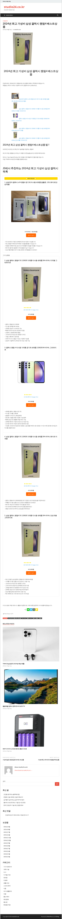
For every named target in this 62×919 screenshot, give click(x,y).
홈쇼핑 (5, 902)
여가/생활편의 (8, 891)
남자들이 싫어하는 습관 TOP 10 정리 (14, 800)
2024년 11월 (7, 837)
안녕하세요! (8, 815)
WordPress (50, 916)
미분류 (5, 880)
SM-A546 (24, 618)
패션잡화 (6, 899)
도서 (5, 872)
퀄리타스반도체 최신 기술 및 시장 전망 (14, 802)
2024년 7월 (7, 848)
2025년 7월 (7, 832)
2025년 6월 (7, 835)
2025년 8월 (7, 829)
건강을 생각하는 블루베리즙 (12, 794)
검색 (4, 781)
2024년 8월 (7, 846)
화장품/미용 (7, 905)
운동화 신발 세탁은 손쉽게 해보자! (13, 797)
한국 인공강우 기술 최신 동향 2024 (13, 805)
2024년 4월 (7, 856)
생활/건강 (6, 883)
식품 (5, 888)
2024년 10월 (7, 840)
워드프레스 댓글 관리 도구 (21, 815)
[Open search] (57, 15)
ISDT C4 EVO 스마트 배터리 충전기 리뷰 (15, 749)
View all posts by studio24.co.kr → (23, 770)
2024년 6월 (7, 851)
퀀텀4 (40, 618)
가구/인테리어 (8, 866)
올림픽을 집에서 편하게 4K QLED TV (14, 706)
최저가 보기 (31, 235)
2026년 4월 (7, 826)
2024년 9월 (7, 843)
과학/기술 (6, 869)
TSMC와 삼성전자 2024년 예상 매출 (13, 663)
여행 (5, 894)
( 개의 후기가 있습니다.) (31, 310)
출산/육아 (6, 896)
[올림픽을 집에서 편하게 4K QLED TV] (31, 687)
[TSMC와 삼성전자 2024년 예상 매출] (31, 644)
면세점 (5, 877)
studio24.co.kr (14, 7)
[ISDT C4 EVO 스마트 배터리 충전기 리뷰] (31, 730)
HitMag (57, 916)
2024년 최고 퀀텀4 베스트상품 (14, 618)
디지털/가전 (5, 20)
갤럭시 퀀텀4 (35, 618)
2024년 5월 (7, 854)
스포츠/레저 (7, 885)
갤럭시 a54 (29, 618)
